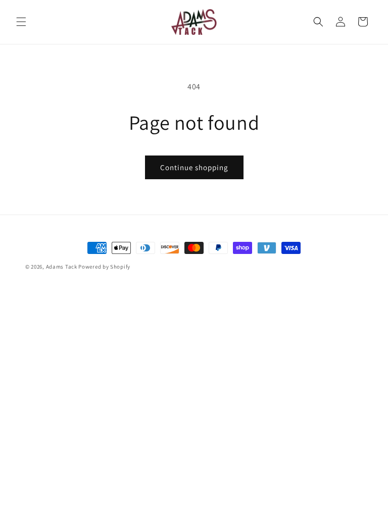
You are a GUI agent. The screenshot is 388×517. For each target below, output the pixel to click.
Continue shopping (194, 167)
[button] (21, 22)
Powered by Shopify (104, 266)
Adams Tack (61, 266)
